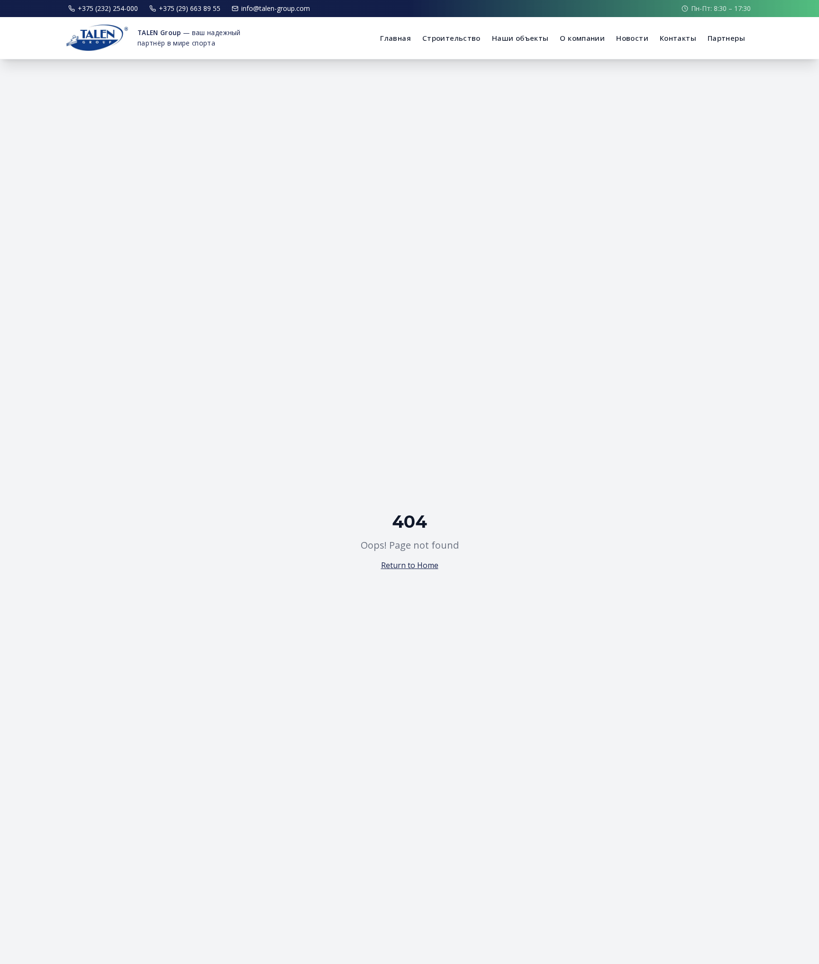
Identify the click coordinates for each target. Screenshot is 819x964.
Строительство (451, 38)
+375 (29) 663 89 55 (189, 8)
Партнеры (726, 38)
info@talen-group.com (275, 8)
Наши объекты (520, 38)
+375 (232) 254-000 (108, 8)
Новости (632, 38)
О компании (582, 38)
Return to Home (409, 565)
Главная (395, 38)
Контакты (678, 38)
